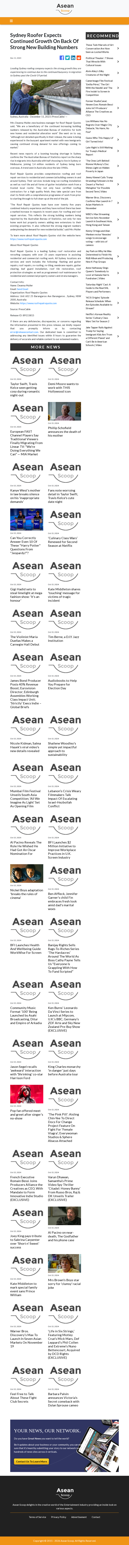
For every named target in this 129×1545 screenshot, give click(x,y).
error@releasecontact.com (24, 332)
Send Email (22, 289)
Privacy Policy (58, 1517)
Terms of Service (37, 1517)
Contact (96, 1517)
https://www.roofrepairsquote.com (28, 239)
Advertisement (79, 1517)
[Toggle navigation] (11, 20)
